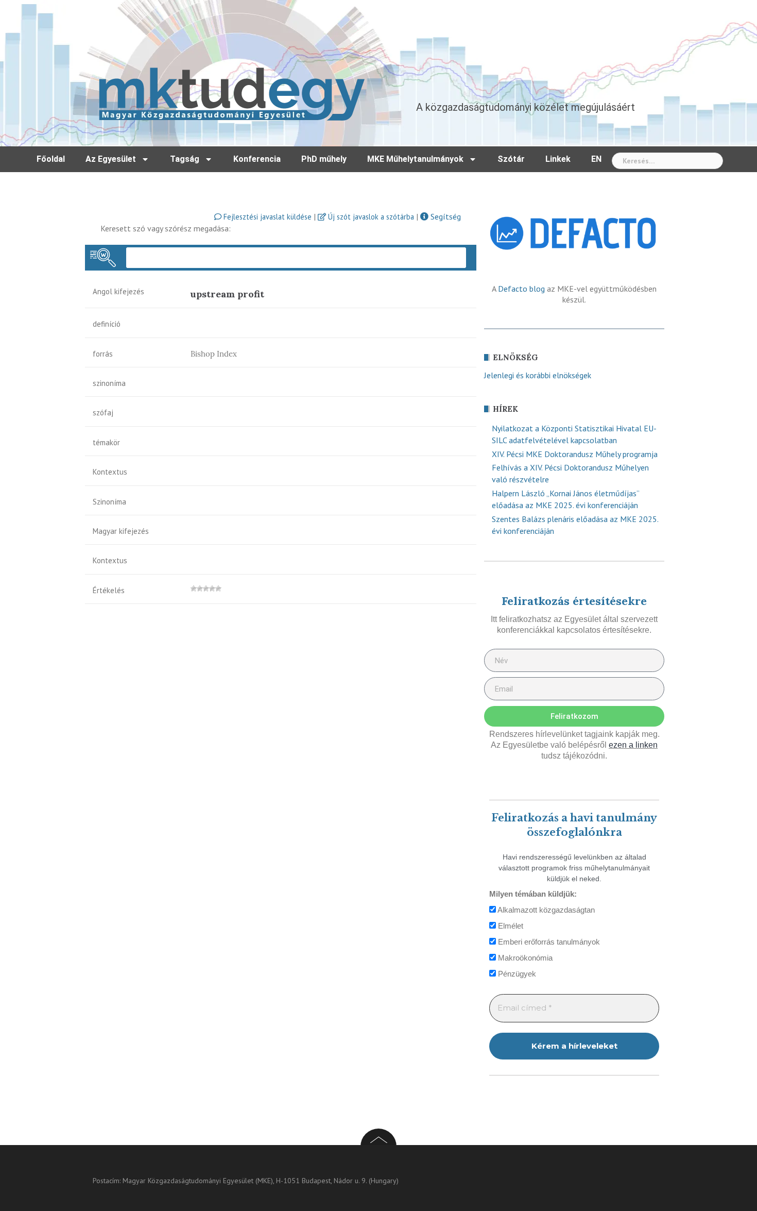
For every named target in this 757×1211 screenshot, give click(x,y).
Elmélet (509, 925)
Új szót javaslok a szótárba (370, 217)
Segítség (444, 216)
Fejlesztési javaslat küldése (266, 217)
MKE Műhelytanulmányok (415, 159)
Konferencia (257, 159)
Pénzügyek (516, 973)
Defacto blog (521, 288)
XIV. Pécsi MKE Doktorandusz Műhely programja (575, 454)
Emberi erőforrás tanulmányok (548, 941)
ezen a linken (633, 745)
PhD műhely (324, 159)
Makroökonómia (524, 957)
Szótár (511, 159)
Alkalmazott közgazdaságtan (545, 909)
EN (596, 159)
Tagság (184, 159)
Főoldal (51, 159)
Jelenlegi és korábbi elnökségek (537, 375)
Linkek (558, 159)
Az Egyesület (110, 159)
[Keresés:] (667, 161)
